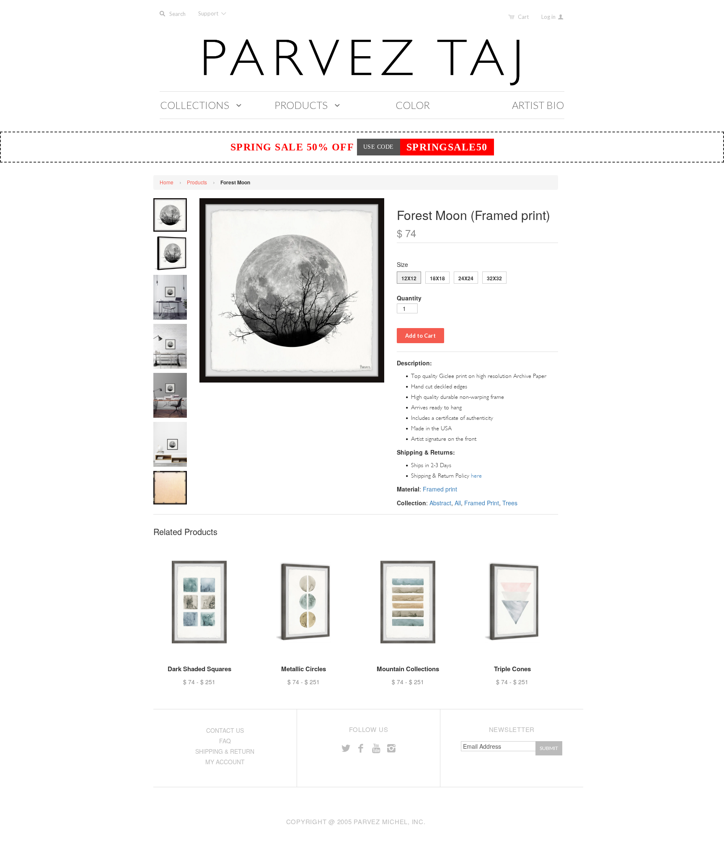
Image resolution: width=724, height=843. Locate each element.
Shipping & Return (224, 751)
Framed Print (481, 503)
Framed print (440, 489)
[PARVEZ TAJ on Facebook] (360, 748)
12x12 (408, 278)
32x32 (494, 278)
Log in (549, 16)
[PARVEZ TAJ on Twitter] (345, 748)
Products (197, 182)
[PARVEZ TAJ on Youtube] (376, 748)
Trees (509, 503)
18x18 (437, 278)
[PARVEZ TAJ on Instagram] (391, 748)
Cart (523, 16)
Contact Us (225, 730)
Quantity (409, 298)
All (458, 503)
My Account (225, 762)
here (476, 475)
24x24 (465, 278)
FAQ (225, 741)
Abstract (440, 503)
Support (209, 13)
